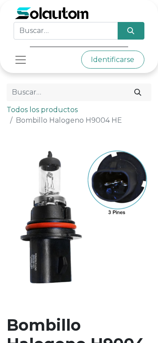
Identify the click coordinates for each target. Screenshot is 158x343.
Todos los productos (42, 110)
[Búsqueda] (131, 31)
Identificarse (112, 59)
